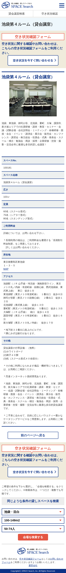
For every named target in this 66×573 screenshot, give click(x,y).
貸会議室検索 (16, 13)
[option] (33, 98)
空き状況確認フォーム (30, 559)
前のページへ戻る (33, 435)
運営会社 (33, 565)
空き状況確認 (49, 13)
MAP (5, 269)
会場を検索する (33, 537)
